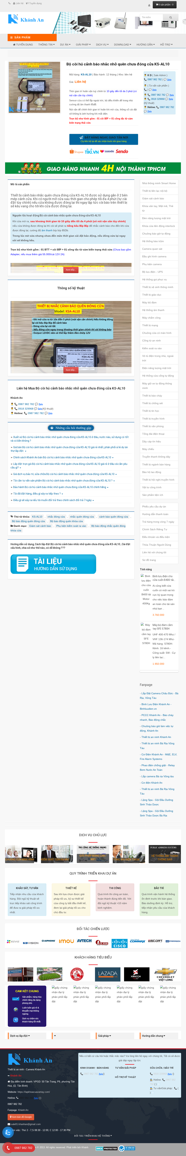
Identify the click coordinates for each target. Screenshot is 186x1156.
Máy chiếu (148, 449)
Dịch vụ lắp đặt (19, 1035)
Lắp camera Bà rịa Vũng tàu (157, 776)
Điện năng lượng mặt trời (156, 368)
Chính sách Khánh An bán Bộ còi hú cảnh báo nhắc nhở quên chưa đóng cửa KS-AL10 (62, 457)
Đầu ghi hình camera (154, 256)
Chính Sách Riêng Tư (154, 529)
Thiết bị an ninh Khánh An (156, 737)
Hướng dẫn (145, 44)
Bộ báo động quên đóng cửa (28, 521)
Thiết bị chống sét (152, 403)
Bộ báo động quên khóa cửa (66, 521)
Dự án (64, 44)
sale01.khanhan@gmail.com (26, 1124)
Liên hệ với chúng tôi (154, 552)
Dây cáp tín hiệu (151, 441)
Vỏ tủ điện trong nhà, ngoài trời (157, 358)
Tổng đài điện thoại (153, 433)
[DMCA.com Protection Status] (107, 1148)
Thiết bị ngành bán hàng (156, 464)
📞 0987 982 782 (156, 95)
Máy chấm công (151, 317)
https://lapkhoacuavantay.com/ (34, 1092)
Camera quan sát (152, 248)
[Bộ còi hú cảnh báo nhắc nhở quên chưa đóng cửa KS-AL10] (34, 87)
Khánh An (23, 1110)
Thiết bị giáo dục (151, 294)
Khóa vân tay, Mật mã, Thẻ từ (157, 208)
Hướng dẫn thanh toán (155, 514)
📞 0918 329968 (156, 99)
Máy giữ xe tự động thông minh (157, 385)
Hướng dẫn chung (152, 1035)
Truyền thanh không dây (156, 456)
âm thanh (47, 230)
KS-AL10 (86, 74)
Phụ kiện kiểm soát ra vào (71, 525)
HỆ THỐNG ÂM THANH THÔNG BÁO (129, 857)
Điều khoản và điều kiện (156, 537)
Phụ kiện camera (152, 264)
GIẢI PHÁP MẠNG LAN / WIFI (57, 857)
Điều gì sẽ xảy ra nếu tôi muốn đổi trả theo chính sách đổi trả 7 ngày (52, 500)
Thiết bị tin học (150, 410)
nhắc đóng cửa (56, 516)
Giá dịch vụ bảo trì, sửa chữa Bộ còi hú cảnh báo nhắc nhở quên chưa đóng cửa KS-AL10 (64, 474)
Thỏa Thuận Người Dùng (156, 544)
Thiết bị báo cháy (152, 395)
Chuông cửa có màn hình (156, 332)
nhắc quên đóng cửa (82, 516)
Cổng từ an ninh (151, 340)
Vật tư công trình (151, 487)
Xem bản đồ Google (21, 1117)
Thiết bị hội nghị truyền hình (158, 479)
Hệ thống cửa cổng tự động (158, 375)
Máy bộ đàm (149, 302)
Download (122, 44)
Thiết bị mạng (150, 325)
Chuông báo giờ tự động (156, 233)
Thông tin (45, 44)
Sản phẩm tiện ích (152, 494)
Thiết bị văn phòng (153, 426)
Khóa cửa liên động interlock (158, 226)
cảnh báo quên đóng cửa (113, 516)
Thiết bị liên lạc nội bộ (154, 190)
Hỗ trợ (165, 44)
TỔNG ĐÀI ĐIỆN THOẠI (90, 859)
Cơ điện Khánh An (151, 782)
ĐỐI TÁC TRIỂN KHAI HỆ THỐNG (92, 1135)
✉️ (158, 1084)
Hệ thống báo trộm (153, 241)
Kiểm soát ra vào (152, 348)
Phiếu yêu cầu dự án (154, 506)
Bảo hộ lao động (151, 472)
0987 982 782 (154, 79)
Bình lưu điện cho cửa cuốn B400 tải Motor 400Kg (163, 580)
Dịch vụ (101, 44)
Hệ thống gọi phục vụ (154, 279)
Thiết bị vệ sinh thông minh (157, 287)
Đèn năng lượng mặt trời (156, 218)
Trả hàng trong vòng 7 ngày (158, 521)
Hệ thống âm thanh (153, 310)
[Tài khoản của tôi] (149, 5)
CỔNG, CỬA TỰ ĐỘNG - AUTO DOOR (164, 857)
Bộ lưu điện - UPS (152, 271)
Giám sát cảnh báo (40, 525)
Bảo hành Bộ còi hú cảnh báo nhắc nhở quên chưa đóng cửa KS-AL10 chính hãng (60, 487)
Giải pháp (82, 44)
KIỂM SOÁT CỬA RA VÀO (19, 859)
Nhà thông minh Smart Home (159, 183)
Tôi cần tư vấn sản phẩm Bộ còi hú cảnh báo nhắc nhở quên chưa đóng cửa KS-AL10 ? (63, 480)
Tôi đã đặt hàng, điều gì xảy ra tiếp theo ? (37, 493)
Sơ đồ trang (149, 560)
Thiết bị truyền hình (153, 418)
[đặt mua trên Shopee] (76, 151)
